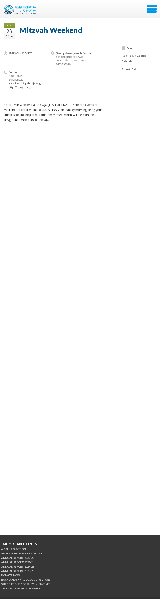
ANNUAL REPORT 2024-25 (17, 566)
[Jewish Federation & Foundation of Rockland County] (20, 10)
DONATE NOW (10, 575)
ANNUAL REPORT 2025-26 (17, 571)
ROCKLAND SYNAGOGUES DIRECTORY (25, 580)
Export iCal (129, 69)
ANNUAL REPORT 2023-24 (17, 562)
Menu (152, 9)
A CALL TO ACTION (13, 549)
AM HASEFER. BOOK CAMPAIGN (21, 553)
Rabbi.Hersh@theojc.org (25, 83)
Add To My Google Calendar (134, 58)
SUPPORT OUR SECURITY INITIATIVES (25, 584)
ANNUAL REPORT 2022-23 (17, 558)
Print (129, 48)
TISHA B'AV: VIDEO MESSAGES (20, 588)
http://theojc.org (19, 87)
